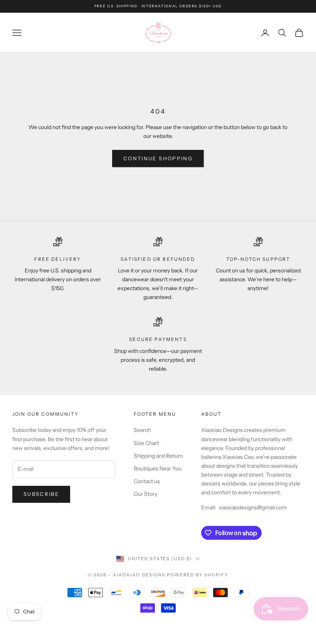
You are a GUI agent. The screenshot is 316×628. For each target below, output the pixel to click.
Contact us (147, 481)
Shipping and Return (158, 455)
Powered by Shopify (197, 575)
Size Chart (146, 443)
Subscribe (41, 494)
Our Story (145, 493)
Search (142, 430)
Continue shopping (158, 158)
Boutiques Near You (158, 468)
